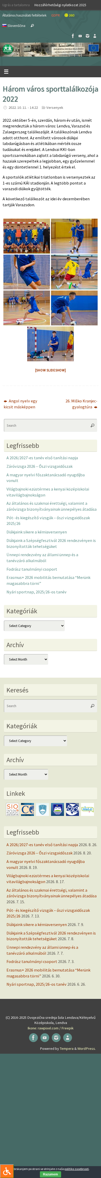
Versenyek (54, 107)
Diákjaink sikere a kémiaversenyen (36, 531)
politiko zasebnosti (76, 1169)
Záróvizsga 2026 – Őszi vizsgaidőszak (39, 466)
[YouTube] (80, 36)
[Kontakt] (94, 36)
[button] (50, 50)
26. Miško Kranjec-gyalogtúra (81, 403)
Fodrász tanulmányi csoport (31, 569)
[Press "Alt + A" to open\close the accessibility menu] (7, 1171)
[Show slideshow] (50, 370)
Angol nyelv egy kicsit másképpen (20, 403)
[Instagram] (87, 36)
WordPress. (86, 1048)
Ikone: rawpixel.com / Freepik (50, 1028)
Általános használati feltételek (24, 15)
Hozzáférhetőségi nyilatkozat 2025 (60, 5)
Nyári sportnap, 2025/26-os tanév (36, 591)
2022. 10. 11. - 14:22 (23, 107)
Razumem (50, 1174)
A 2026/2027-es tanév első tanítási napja (42, 457)
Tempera (67, 1048)
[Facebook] (73, 36)
